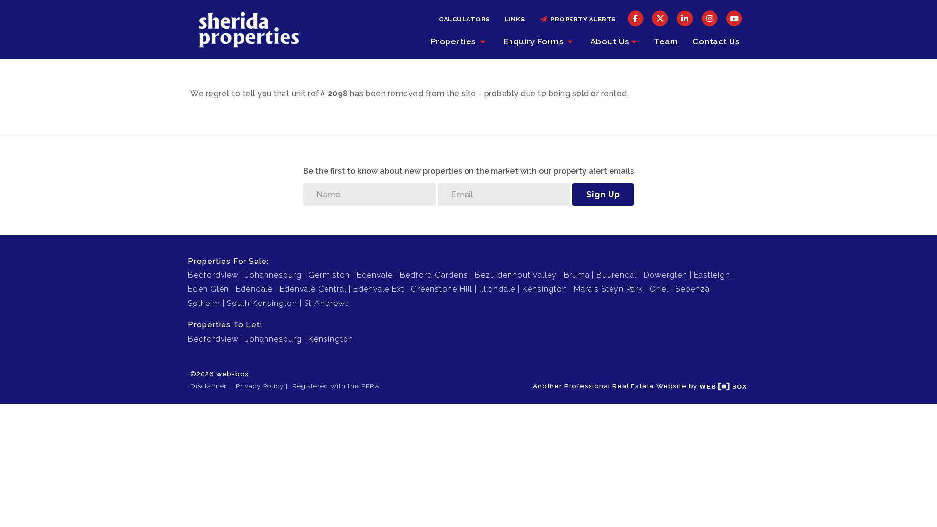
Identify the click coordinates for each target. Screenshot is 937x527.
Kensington (544, 289)
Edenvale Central (313, 289)
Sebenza (692, 289)
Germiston (329, 275)
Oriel (659, 289)
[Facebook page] (635, 18)
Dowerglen (665, 275)
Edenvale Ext (378, 289)
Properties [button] (454, 41)
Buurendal (616, 275)
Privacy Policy (260, 386)
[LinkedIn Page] (684, 18)
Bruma (577, 275)
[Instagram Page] (709, 18)
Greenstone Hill (441, 289)
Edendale (254, 289)
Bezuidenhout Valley (516, 275)
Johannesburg (273, 275)
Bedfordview (213, 275)
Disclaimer (208, 386)
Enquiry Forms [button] (534, 41)
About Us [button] (610, 41)
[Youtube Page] (734, 18)
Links (515, 19)
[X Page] (660, 18)
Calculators (464, 19)
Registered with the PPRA (336, 386)
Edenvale (375, 275)
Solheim (204, 303)
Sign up (603, 194)
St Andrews (326, 303)
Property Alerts (581, 19)
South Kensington (262, 303)
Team (666, 41)
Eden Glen (208, 289)
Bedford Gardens (434, 275)
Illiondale (497, 289)
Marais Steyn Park (608, 289)
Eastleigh (712, 275)
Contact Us (716, 41)
